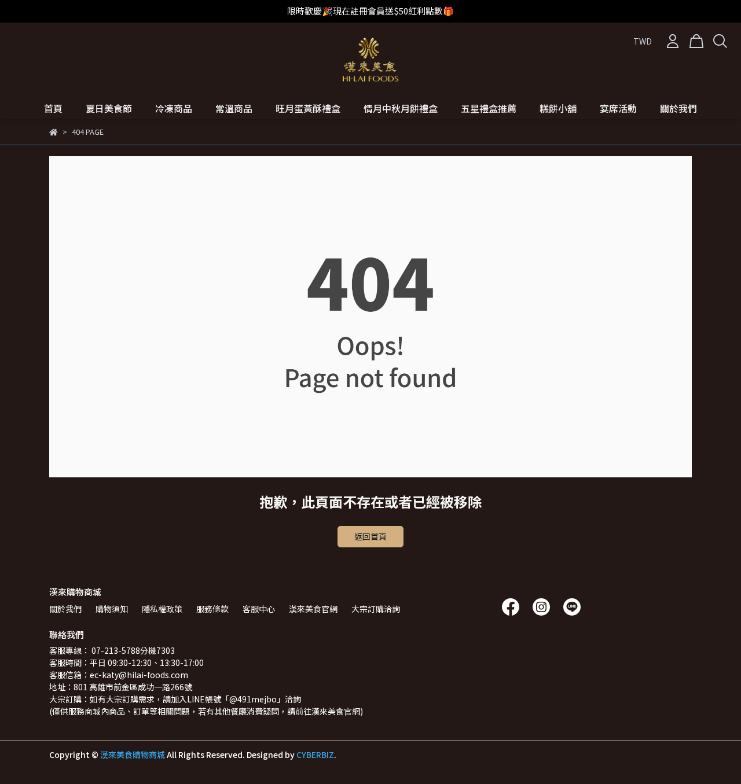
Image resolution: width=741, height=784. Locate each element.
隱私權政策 (162, 608)
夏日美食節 (109, 108)
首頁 (53, 108)
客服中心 (259, 608)
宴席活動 (618, 108)
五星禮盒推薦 (488, 108)
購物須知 (112, 608)
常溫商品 (233, 108)
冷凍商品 (173, 108)
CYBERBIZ (315, 754)
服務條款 (212, 608)
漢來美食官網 (313, 608)
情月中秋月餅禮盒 (401, 108)
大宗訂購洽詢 (375, 608)
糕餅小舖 (558, 108)
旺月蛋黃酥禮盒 (308, 108)
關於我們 (678, 108)
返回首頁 (370, 536)
